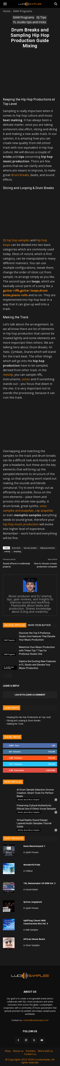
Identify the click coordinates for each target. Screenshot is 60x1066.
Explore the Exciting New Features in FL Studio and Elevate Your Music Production (37, 664)
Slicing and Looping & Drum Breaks (23, 720)
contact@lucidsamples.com (35, 1020)
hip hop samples (30, 548)
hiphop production (47, 548)
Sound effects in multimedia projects (16, 565)
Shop (8, 1051)
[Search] (56, 4)
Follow (51, 752)
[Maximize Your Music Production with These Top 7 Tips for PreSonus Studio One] (10, 650)
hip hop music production (21, 524)
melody (8, 375)
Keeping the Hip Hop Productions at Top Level (29, 717)
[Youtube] (42, 1040)
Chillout (29, 870)
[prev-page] (5, 675)
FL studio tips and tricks (29, 22)
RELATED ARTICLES (14, 625)
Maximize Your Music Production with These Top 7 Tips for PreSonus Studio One (37, 650)
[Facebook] (18, 1040)
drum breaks (20, 175)
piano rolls (19, 295)
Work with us (45, 1051)
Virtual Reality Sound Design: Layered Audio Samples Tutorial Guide (34, 823)
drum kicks (16, 548)
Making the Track (15, 723)
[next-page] (9, 675)
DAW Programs (22, 11)
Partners (31, 1051)
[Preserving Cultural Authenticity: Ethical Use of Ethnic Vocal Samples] (9, 810)
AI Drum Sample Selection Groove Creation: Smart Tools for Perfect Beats (35, 793)
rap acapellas (44, 510)
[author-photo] (30, 592)
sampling (17, 551)
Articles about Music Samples (29, 800)
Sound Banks (32, 889)
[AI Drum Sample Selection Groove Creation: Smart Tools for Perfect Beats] (9, 794)
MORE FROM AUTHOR (39, 625)
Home (6, 11)
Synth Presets (32, 852)
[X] (34, 1040)
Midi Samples (32, 929)
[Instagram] (26, 1040)
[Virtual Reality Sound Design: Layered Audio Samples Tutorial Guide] (9, 824)
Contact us (30, 1054)
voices (26, 379)
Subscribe (50, 770)
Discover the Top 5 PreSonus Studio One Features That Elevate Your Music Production (37, 636)
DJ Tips (41, 17)
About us (18, 1051)
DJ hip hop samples (16, 240)
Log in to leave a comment (30, 694)
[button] (5, 4)
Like (53, 745)
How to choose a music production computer (45, 565)
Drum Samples (33, 945)
